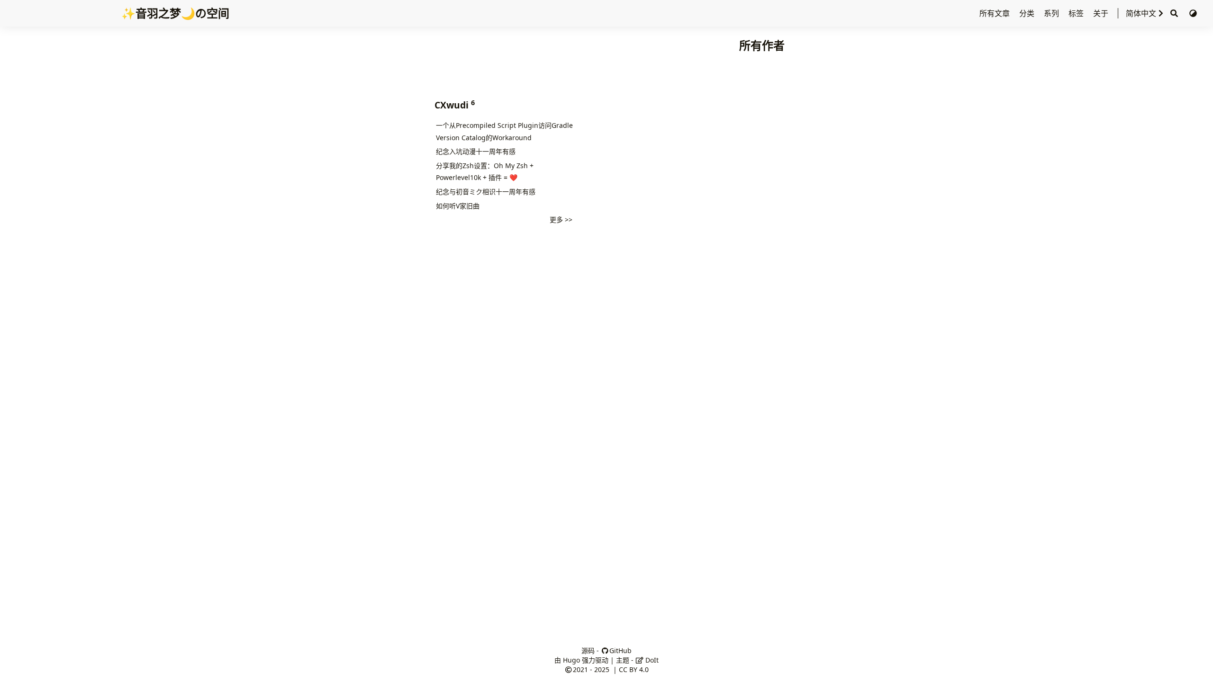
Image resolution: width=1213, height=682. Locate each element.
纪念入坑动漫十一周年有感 (476, 151)
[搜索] (1174, 13)
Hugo (571, 659)
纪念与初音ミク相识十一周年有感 (485, 191)
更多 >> (561, 219)
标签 (1077, 13)
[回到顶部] (1196, 664)
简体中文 (1141, 13)
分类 (1027, 13)
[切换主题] (1193, 13)
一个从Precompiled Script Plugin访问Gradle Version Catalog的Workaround (504, 131)
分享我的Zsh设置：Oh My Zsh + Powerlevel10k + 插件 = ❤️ (485, 171)
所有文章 (995, 13)
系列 (1052, 13)
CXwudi (453, 105)
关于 (1101, 13)
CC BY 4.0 (634, 669)
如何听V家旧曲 (458, 205)
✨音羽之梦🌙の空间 (175, 13)
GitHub (620, 650)
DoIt (651, 659)
